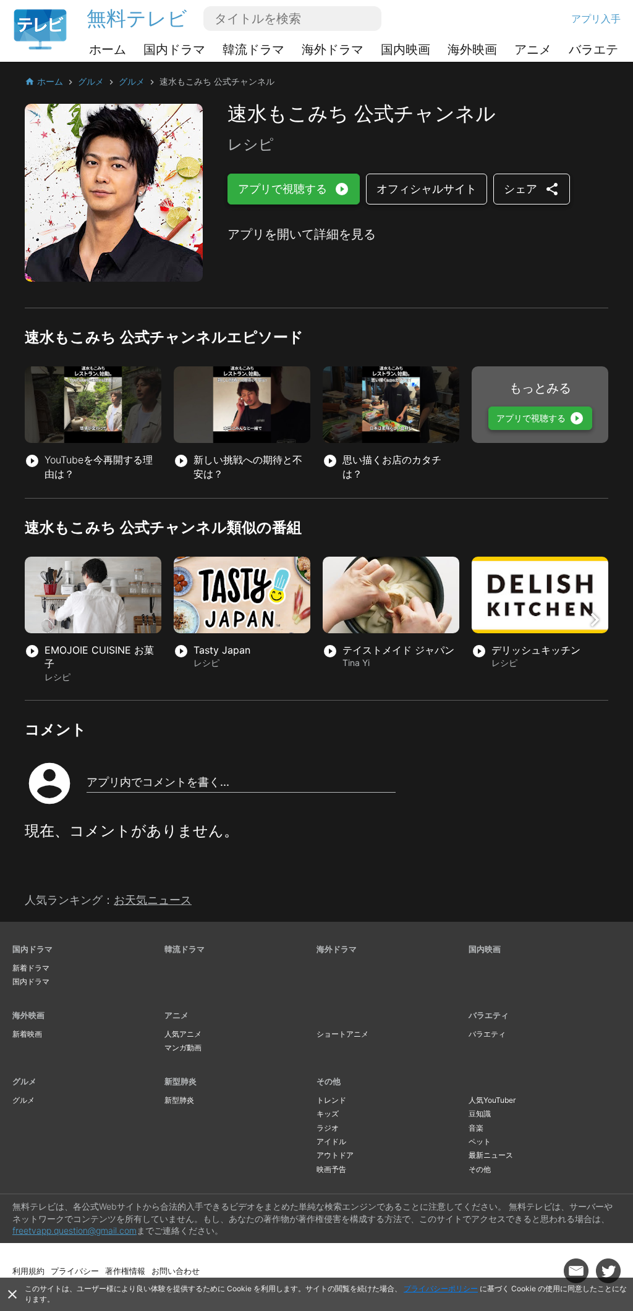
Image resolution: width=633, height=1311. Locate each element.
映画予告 (331, 1169)
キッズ (327, 1113)
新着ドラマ (30, 967)
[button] (594, 619)
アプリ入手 (596, 18)
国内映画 (405, 49)
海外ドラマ (332, 49)
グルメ (24, 1081)
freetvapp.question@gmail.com (74, 1230)
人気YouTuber (492, 1100)
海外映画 (472, 49)
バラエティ (600, 49)
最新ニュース (491, 1155)
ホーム (107, 49)
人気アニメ (183, 1034)
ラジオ (327, 1127)
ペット (480, 1141)
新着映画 (27, 1034)
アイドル (331, 1141)
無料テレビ (137, 18)
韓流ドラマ (253, 49)
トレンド (331, 1100)
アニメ (532, 49)
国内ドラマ (174, 49)
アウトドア (335, 1155)
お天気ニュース (153, 899)
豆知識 (480, 1113)
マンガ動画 (183, 1047)
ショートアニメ (342, 1034)
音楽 (476, 1127)
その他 (328, 1081)
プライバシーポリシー (441, 1288)
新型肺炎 (180, 1081)
